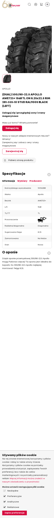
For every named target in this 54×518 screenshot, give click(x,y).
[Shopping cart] (41, 4)
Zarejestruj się (14, 151)
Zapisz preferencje (15, 513)
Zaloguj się (12, 128)
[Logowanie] (35, 4)
